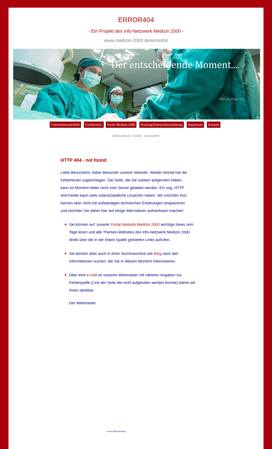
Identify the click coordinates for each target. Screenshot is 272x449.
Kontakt (213, 124)
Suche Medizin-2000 (121, 124)
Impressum (195, 124)
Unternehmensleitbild (65, 124)
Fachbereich (93, 124)
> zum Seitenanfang (116, 431)
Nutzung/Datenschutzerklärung (162, 124)
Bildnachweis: (122, 136)
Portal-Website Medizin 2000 (136, 224)
